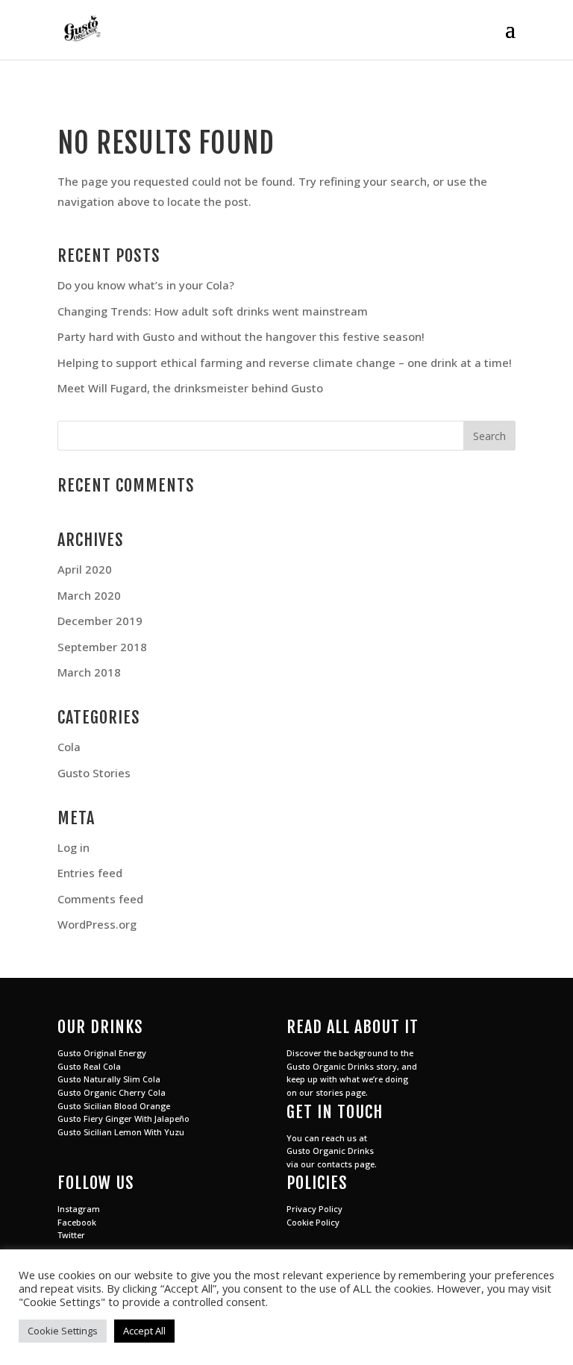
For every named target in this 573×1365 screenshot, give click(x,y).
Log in (73, 847)
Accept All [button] (144, 1330)
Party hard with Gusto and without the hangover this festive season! (241, 336)
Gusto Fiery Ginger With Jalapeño (123, 1118)
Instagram (78, 1208)
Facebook (76, 1222)
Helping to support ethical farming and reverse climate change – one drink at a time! (284, 362)
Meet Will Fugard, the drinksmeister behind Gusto (190, 387)
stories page (341, 1092)
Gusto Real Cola (89, 1066)
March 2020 (89, 595)
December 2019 (100, 620)
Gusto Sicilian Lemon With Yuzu (120, 1132)
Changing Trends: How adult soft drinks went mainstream (212, 311)
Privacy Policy (314, 1208)
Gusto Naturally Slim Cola (108, 1079)
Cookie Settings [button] (63, 1330)
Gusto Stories (94, 772)
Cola (69, 746)
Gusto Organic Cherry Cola (111, 1092)
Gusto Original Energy (101, 1052)
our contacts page (338, 1164)
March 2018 (89, 672)
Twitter (71, 1234)
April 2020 (84, 569)
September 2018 (102, 646)
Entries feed (89, 872)
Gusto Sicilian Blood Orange (113, 1105)
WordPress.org (97, 924)
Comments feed (100, 898)
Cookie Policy (312, 1222)
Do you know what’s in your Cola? (145, 284)
